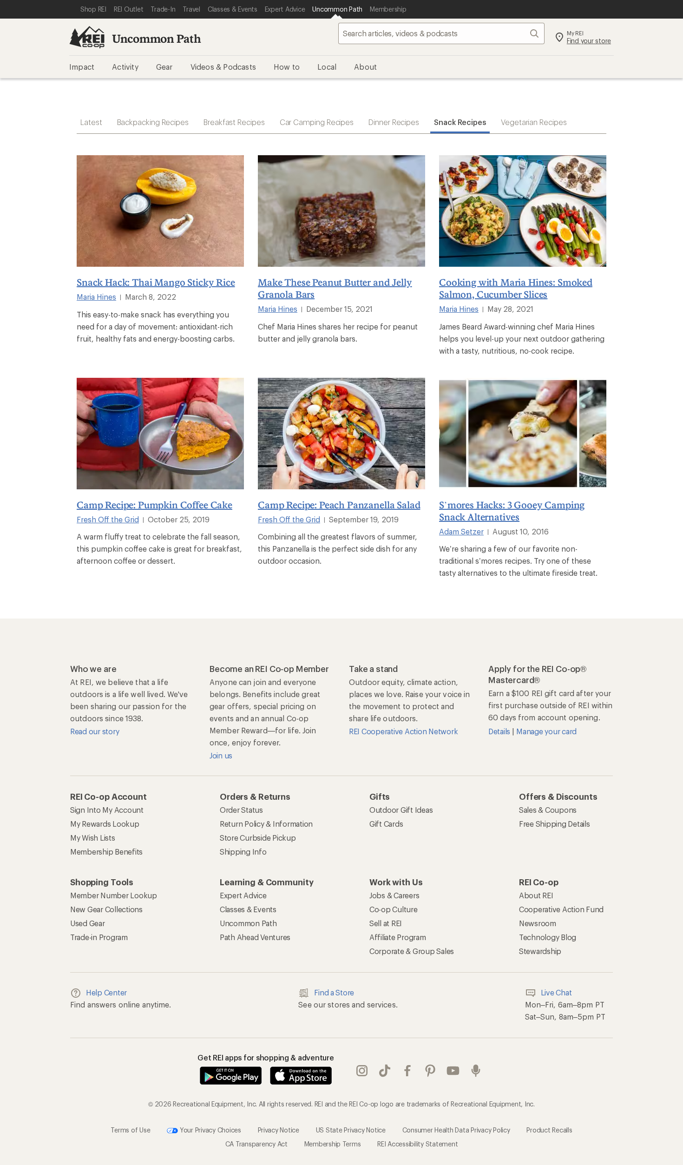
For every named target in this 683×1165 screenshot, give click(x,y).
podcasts (476, 1071)
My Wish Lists (92, 837)
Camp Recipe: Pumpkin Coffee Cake (154, 504)
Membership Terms (332, 1144)
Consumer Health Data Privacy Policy (456, 1130)
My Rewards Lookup (104, 823)
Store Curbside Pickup (258, 837)
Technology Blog (547, 937)
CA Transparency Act (256, 1144)
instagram (362, 1071)
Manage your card (546, 731)
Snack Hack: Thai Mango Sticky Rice (156, 282)
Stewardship (540, 951)
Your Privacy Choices (209, 1130)
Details (500, 731)
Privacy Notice (278, 1130)
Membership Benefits (106, 851)
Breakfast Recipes (234, 122)
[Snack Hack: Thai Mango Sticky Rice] (160, 211)
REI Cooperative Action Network (403, 731)
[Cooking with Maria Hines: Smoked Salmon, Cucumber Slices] (522, 211)
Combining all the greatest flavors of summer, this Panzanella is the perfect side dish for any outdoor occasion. (337, 548)
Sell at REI (385, 923)
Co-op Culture (393, 909)
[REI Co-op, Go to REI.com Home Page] (87, 37)
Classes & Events (248, 909)
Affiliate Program (397, 937)
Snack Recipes (460, 122)
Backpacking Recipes (153, 122)
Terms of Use (130, 1130)
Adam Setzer (461, 531)
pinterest (430, 1071)
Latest (91, 122)
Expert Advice (243, 895)
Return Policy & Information (266, 823)
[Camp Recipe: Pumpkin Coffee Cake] (160, 433)
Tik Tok (385, 1071)
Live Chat (556, 992)
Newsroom (537, 923)
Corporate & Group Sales (411, 951)
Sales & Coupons (548, 809)
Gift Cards (386, 823)
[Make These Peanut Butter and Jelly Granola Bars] (341, 211)
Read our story (94, 731)
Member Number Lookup (113, 895)
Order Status (241, 809)
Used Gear (87, 923)
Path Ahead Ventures (255, 937)
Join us (221, 755)
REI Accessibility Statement (417, 1144)
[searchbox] (441, 33)
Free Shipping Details (554, 823)
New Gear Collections (106, 909)
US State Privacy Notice (351, 1130)
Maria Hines (96, 296)
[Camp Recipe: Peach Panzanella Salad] (341, 433)
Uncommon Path (156, 38)
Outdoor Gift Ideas (401, 809)
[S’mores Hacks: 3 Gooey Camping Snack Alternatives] (522, 433)
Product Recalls (549, 1130)
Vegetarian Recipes (534, 122)
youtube (453, 1071)
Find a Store (334, 992)
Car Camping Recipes (317, 122)
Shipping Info (243, 851)
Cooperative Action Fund (561, 909)
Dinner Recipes (393, 122)
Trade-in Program (99, 937)
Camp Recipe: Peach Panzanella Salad (339, 504)
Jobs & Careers (394, 895)
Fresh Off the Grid (108, 519)
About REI (536, 895)
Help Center (106, 992)
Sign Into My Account (107, 809)
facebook (407, 1071)
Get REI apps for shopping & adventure (265, 1057)
